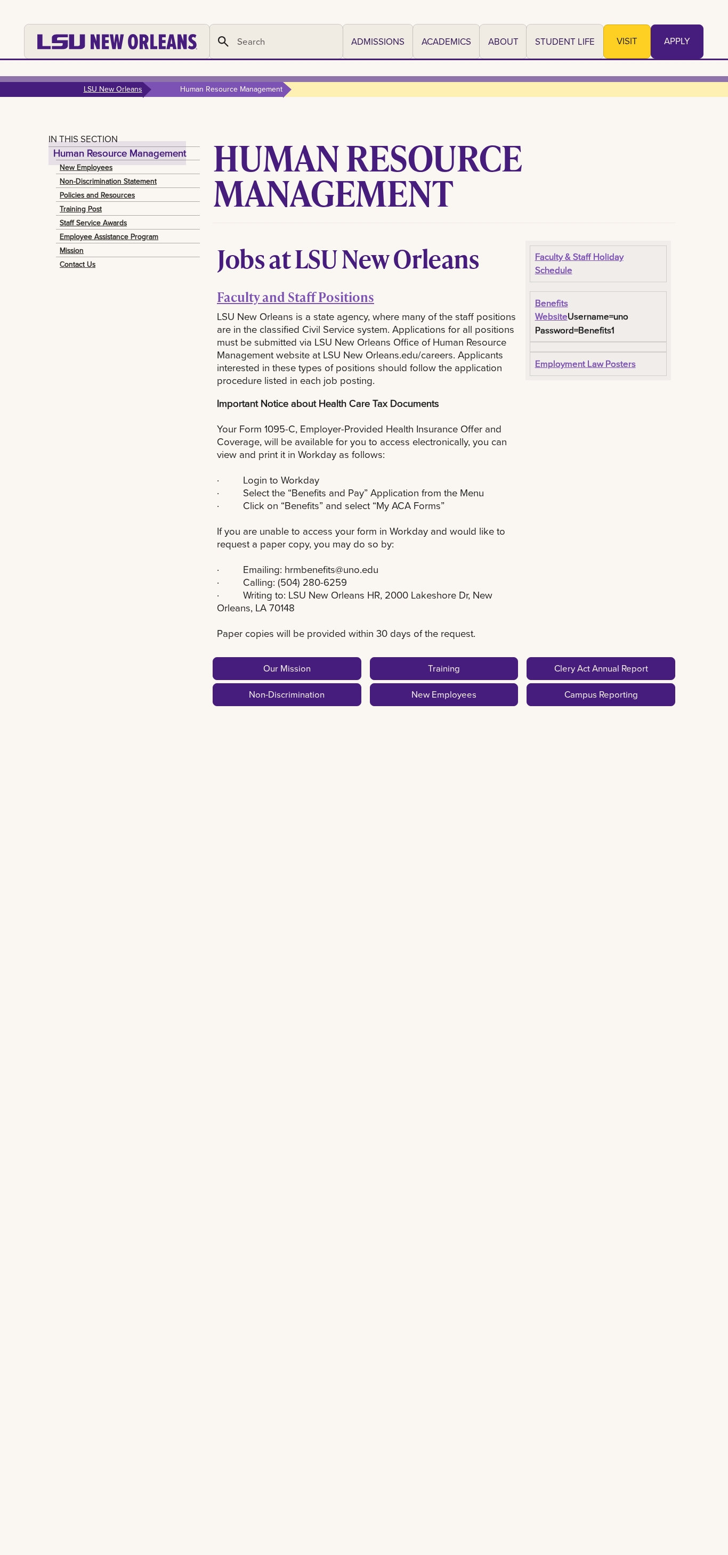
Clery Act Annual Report (601, 668)
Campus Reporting (601, 694)
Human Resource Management (119, 153)
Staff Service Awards (93, 222)
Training (444, 668)
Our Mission (287, 668)
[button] (378, 41)
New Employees (86, 167)
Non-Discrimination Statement (108, 181)
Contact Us (77, 264)
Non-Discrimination (287, 694)
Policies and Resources (97, 195)
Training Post (81, 208)
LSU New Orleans (113, 89)
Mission (72, 250)
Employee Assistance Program (109, 236)
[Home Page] (117, 41)
